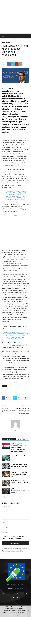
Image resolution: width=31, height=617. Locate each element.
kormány (24, 386)
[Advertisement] (15, 17)
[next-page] (5, 497)
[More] (26, 398)
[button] (3, 36)
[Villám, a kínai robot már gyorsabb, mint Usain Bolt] (6, 466)
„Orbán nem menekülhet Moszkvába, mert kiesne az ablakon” (20, 491)
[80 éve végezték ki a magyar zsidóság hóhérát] (6, 483)
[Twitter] (13, 64)
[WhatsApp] (20, 64)
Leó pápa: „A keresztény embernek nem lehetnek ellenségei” (19, 474)
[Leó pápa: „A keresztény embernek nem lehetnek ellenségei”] (6, 474)
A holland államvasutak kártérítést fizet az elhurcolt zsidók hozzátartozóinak (22, 411)
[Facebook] (9, 64)
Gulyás (19, 386)
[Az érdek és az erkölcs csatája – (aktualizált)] (6, 458)
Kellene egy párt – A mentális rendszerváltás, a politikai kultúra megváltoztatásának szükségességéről (20, 448)
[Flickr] (12, 593)
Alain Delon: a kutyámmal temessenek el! (8, 410)
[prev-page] (3, 497)
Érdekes (14, 40)
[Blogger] (3, 593)
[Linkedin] (17, 593)
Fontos (3, 468)
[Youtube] (18, 598)
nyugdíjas (4, 388)
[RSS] (26, 593)
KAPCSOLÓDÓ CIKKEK (9, 439)
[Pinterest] (17, 64)
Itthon (9, 40)
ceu (8, 386)
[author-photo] (15, 428)
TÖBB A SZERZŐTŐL (22, 439)
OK (18, 615)
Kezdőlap (4, 40)
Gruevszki (13, 386)
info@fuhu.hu (19, 588)
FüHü (5, 57)
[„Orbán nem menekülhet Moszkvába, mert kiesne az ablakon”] (6, 491)
